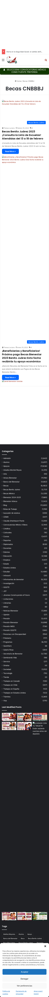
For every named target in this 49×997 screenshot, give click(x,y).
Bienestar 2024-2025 (12, 497)
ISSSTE (6, 587)
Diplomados (8, 544)
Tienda (6, 677)
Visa (5, 701)
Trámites (6, 697)
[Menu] (3, 61)
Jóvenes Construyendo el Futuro (16, 595)
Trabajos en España (11, 689)
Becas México (9, 493)
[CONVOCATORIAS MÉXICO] (11, 60)
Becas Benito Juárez (11, 490)
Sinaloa (6, 665)
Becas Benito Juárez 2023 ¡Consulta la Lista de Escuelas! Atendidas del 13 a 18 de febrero (22, 135)
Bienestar (40, 943)
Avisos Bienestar (10, 478)
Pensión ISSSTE (9, 630)
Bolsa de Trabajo (10, 509)
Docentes (7, 548)
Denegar (24, 979)
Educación (7, 556)
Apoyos (6, 466)
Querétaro (7, 646)
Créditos (6, 529)
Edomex (6, 552)
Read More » (10, 151)
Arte (5, 474)
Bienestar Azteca (10, 501)
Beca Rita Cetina (9, 943)
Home (18, 81)
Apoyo (29, 934)
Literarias (7, 603)
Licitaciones (8, 599)
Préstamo (7, 638)
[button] (45, 946)
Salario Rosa (8, 650)
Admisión (7, 458)
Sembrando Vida (10, 658)
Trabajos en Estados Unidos (14, 693)
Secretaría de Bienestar (12, 654)
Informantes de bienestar (13, 579)
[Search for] (46, 61)
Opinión (6, 615)
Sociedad (7, 669)
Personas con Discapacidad (14, 634)
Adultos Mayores (9, 934)
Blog (5, 505)
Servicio (6, 662)
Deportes (7, 540)
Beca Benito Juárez (35, 938)
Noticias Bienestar (10, 611)
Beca (22, 938)
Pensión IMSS (9, 626)
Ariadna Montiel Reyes (12, 470)
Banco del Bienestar (11, 482)
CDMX (6, 517)
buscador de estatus (11, 513)
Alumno (6, 462)
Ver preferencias (24, 986)
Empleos (6, 560)
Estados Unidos (9, 568)
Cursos (6, 536)
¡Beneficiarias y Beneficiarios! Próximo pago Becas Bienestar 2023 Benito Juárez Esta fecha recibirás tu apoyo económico (22, 356)
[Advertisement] (24, 24)
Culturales (7, 533)
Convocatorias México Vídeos (15, 525)
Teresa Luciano (9, 128)
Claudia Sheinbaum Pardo (13, 521)
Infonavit (7, 576)
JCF (5, 591)
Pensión (6, 619)
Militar (5, 607)
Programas (7, 642)
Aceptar (24, 972)
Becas (5, 486)
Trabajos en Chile (10, 685)
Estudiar (6, 572)
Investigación (8, 583)
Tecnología (7, 673)
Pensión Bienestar (10, 622)
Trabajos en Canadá (11, 681)
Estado (6, 564)
